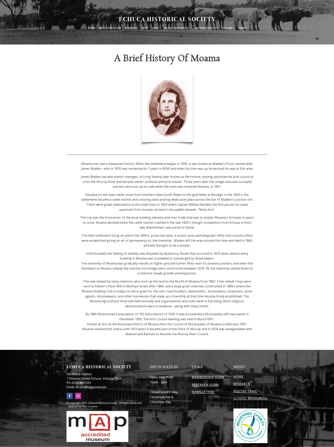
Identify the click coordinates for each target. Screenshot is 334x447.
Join (155, 28)
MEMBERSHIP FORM (208, 377)
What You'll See (110, 28)
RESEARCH (241, 384)
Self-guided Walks (176, 28)
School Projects (206, 28)
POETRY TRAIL (245, 391)
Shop (144, 28)
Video (242, 28)
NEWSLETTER (203, 392)
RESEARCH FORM (205, 385)
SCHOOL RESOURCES (250, 398)
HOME (238, 376)
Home (91, 28)
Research (131, 28)
